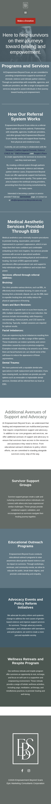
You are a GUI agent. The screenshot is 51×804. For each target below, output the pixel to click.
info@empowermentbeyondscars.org (26, 200)
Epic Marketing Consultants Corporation (25, 783)
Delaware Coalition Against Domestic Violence (25, 150)
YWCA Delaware (22, 154)
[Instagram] (29, 771)
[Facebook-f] (22, 771)
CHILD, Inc (9, 154)
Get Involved (25, 197)
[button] (26, 12)
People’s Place (40, 154)
